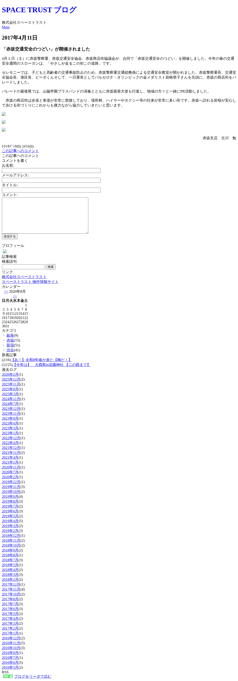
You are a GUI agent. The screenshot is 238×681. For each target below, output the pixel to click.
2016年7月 (10, 658)
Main (6, 27)
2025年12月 (11, 379)
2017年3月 (10, 623)
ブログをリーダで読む (32, 676)
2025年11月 (11, 384)
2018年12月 (11, 536)
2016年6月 (10, 662)
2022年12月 (11, 438)
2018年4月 (10, 570)
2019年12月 (11, 482)
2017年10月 (11, 594)
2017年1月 (10, 633)
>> (15, 296)
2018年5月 (10, 565)
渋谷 (10, 350)
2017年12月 (11, 584)
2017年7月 (10, 604)
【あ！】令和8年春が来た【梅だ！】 (41, 360)
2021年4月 (10, 457)
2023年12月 (11, 409)
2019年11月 (11, 487)
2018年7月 (10, 560)
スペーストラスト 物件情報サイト (30, 282)
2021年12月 (11, 448)
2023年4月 (10, 423)
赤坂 (10, 340)
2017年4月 (10, 619)
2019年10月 (11, 492)
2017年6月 (10, 609)
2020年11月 (11, 467)
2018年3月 (10, 575)
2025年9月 (10, 389)
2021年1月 (10, 462)
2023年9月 (10, 418)
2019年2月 (10, 531)
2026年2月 (10, 374)
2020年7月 (10, 472)
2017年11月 (11, 589)
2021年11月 (11, 453)
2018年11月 (11, 540)
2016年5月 (10, 667)
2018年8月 (10, 555)
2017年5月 (10, 614)
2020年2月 (10, 477)
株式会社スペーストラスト (24, 277)
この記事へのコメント (20, 151)
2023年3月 (10, 428)
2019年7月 (10, 506)
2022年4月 (10, 443)
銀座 (10, 335)
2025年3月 (10, 394)
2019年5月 (10, 516)
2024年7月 (10, 404)
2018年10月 (11, 545)
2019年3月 (10, 526)
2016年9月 (10, 653)
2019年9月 (10, 496)
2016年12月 (11, 638)
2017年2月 (10, 628)
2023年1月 (10, 433)
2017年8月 (10, 599)
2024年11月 (11, 399)
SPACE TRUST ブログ (39, 10)
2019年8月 (10, 501)
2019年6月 (10, 511)
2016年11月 (11, 643)
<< (6, 291)
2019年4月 (10, 521)
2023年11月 (11, 413)
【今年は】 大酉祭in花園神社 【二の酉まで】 (52, 365)
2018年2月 (10, 579)
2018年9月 (10, 550)
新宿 (10, 345)
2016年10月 (11, 648)
